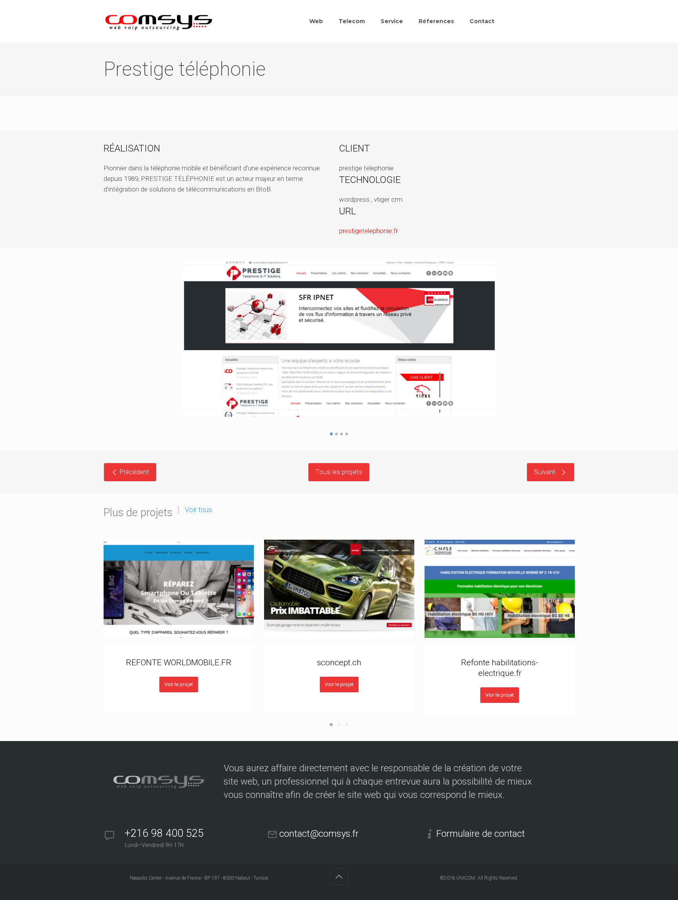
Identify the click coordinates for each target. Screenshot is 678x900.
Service (392, 21)
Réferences (436, 21)
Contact (482, 21)
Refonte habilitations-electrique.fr (499, 668)
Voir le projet (178, 684)
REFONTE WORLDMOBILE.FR (178, 662)
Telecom (352, 21)
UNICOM (465, 878)
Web (316, 21)
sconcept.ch (339, 662)
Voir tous (198, 509)
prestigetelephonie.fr (368, 231)
